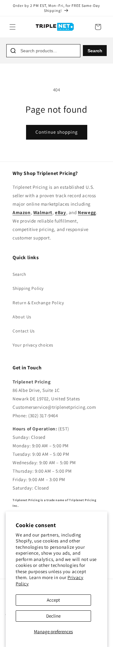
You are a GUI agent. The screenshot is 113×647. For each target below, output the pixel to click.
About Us (22, 317)
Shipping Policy (28, 288)
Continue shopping (56, 132)
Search (95, 50)
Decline (53, 616)
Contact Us (24, 331)
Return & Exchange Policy (38, 303)
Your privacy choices (33, 345)
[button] (12, 27)
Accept (53, 600)
